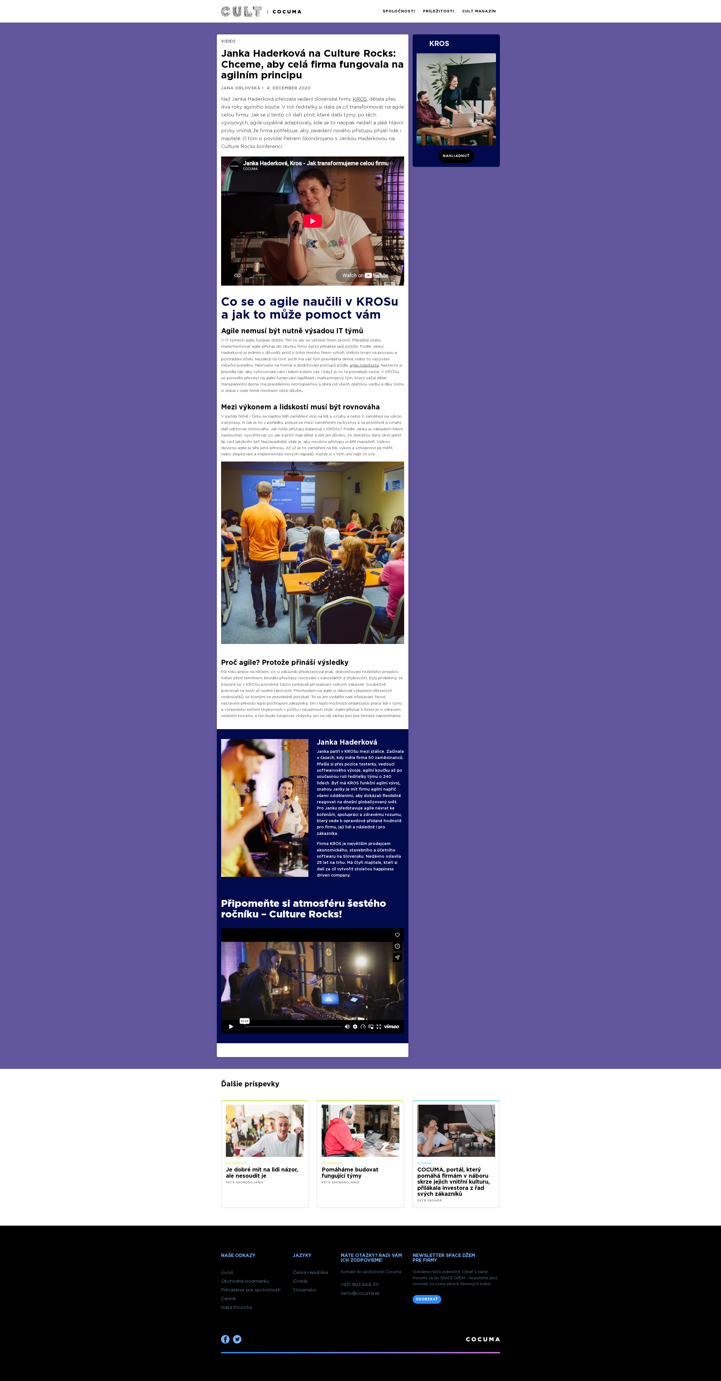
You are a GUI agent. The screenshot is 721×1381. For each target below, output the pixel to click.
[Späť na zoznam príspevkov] (241, 11)
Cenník (228, 1298)
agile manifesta (364, 365)
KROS (360, 99)
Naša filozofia (236, 1307)
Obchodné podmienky (245, 1281)
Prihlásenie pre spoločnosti (251, 1290)
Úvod (227, 1272)
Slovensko (304, 1290)
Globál (300, 1281)
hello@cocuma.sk (360, 1293)
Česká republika (310, 1272)
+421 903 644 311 (360, 1284)
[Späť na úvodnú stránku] (283, 11)
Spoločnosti (399, 11)
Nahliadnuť (456, 156)
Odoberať (427, 1299)
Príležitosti (438, 11)
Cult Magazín (479, 11)
